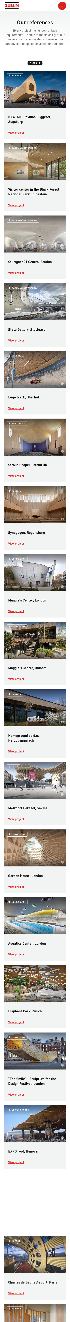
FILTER (33, 63)
